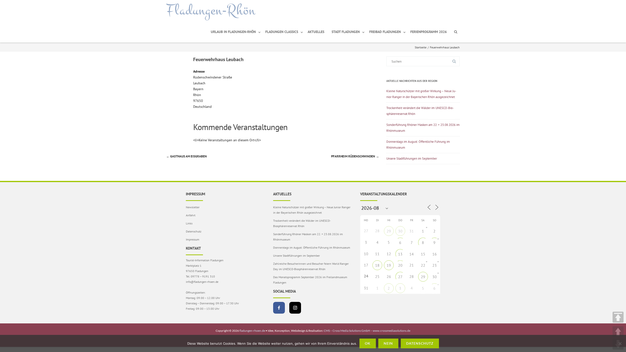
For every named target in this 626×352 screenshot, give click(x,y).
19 (389, 265)
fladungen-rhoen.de (252, 330)
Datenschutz (193, 231)
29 (389, 231)
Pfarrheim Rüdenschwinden (355, 156)
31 (411, 231)
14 (411, 254)
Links (189, 223)
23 (434, 265)
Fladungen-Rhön (211, 10)
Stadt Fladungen (346, 32)
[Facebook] (279, 308)
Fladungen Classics (281, 32)
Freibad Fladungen (385, 32)
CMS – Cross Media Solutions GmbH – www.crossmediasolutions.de (367, 330)
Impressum (192, 239)
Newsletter (193, 207)
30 (400, 231)
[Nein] (619, 343)
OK (367, 343)
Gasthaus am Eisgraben (186, 156)
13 (400, 254)
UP (618, 331)
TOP (618, 317)
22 (423, 265)
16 (434, 254)
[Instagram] (295, 308)
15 (423, 254)
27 (400, 276)
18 (377, 265)
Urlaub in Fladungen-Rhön (233, 32)
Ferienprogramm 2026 (428, 32)
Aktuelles (316, 32)
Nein (388, 343)
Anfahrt (190, 215)
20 (400, 265)
